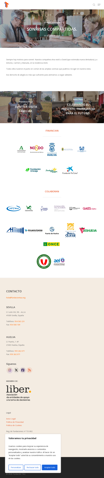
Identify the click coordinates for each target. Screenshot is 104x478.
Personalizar (16, 467)
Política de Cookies (14, 425)
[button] (99, 4)
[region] (33, 453)
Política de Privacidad (15, 422)
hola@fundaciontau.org (15, 297)
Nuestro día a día (52, 22)
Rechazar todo (33, 467)
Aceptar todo (49, 467)
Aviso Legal (11, 419)
